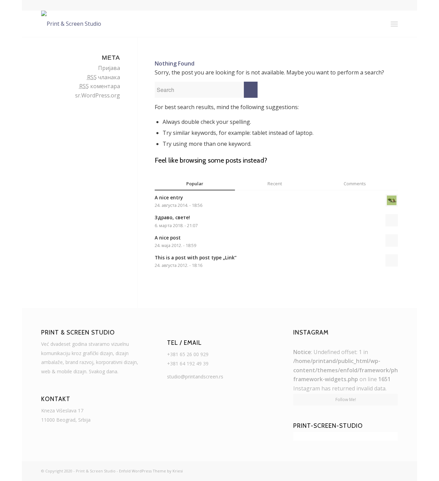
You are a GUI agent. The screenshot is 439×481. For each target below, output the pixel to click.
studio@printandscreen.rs (195, 376)
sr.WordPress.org (97, 95)
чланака (103, 77)
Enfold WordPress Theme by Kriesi (151, 470)
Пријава (109, 68)
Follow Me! (345, 399)
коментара (99, 86)
